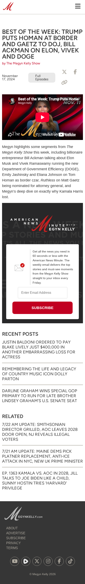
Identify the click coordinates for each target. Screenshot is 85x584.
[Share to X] (64, 72)
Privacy (13, 543)
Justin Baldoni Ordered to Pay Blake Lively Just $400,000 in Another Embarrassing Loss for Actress (38, 349)
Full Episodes (41, 77)
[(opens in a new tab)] (14, 561)
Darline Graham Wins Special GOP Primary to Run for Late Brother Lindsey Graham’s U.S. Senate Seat (39, 395)
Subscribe (16, 538)
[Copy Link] (64, 83)
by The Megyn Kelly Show (21, 63)
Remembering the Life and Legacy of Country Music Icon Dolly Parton (39, 373)
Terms (12, 548)
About (12, 528)
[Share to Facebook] (75, 72)
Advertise (15, 533)
